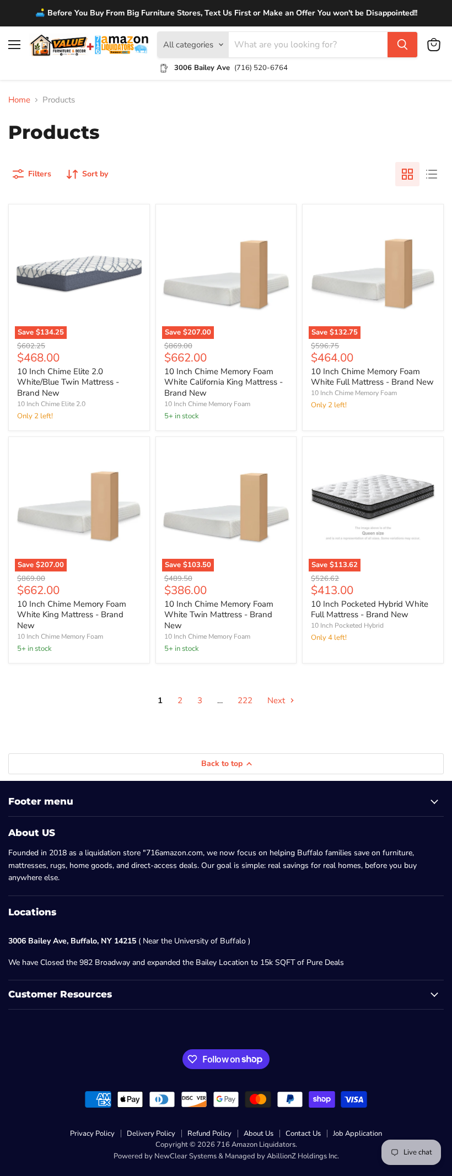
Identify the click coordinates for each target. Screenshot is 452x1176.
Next (277, 700)
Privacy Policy (92, 1134)
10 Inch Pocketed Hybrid (347, 625)
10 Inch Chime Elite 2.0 (51, 404)
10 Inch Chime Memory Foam (207, 404)
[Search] (402, 44)
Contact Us (303, 1134)
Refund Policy (209, 1134)
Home (19, 100)
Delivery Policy (151, 1134)
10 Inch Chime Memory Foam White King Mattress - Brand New (71, 614)
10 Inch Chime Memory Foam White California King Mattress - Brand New (223, 382)
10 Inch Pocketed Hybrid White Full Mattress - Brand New (369, 609)
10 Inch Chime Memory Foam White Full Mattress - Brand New (372, 377)
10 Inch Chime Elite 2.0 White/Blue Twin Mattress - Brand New (68, 382)
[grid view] (407, 174)
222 (245, 700)
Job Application (357, 1134)
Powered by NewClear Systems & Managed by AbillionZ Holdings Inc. (226, 1156)
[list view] (431, 174)
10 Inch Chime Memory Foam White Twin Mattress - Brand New (218, 614)
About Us (258, 1134)
